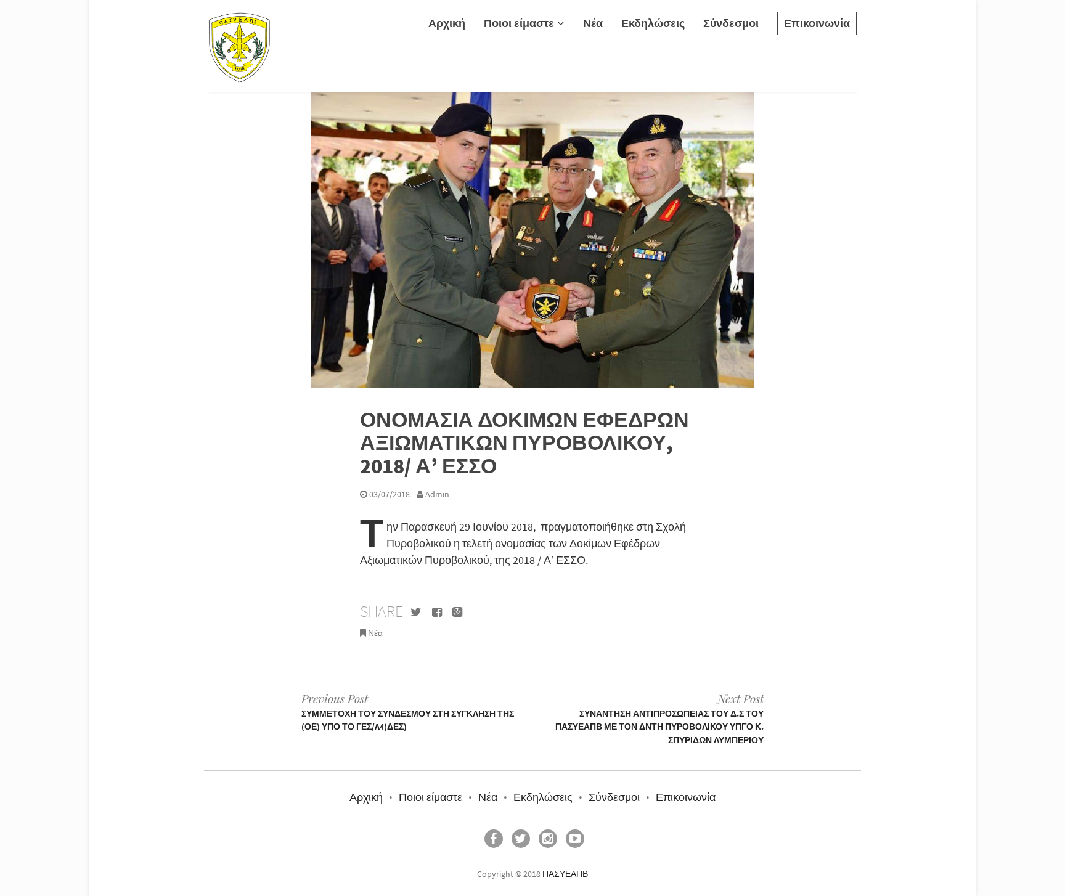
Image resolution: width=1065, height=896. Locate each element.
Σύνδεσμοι (731, 23)
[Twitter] (416, 613)
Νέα (593, 23)
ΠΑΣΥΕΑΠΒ (565, 873)
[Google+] (457, 613)
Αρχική (446, 23)
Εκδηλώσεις (653, 23)
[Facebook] (437, 613)
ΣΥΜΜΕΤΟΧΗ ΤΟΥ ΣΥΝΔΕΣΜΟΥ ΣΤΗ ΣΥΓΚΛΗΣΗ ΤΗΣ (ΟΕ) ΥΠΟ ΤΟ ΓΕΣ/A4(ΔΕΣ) (407, 711)
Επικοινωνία (817, 23)
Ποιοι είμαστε (519, 23)
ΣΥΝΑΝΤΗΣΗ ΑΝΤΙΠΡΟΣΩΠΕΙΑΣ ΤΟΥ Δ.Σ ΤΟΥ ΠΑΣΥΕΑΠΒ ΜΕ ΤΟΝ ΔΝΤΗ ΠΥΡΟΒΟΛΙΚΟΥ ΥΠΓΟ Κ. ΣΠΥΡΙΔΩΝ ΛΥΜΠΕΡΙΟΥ (659, 718)
